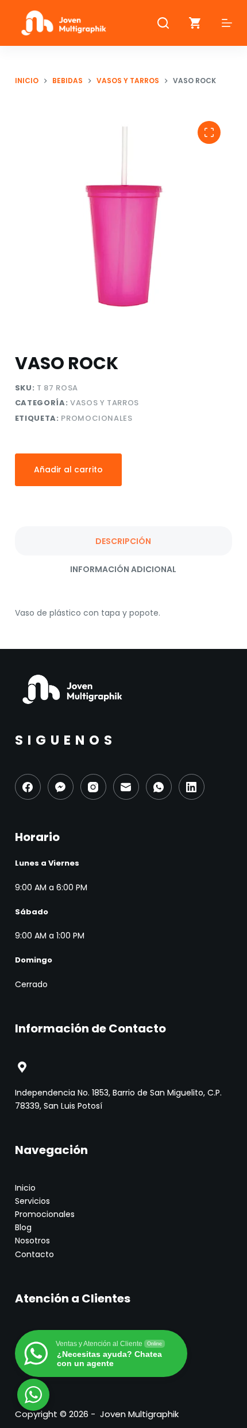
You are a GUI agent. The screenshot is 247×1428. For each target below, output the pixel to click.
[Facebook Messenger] (61, 787)
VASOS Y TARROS (104, 402)
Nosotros (32, 1240)
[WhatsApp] (159, 787)
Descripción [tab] (123, 541)
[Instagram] (93, 787)
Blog (23, 1227)
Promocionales (96, 418)
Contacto (34, 1254)
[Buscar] (163, 23)
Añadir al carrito (68, 469)
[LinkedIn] (191, 787)
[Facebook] (28, 787)
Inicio (25, 1188)
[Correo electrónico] (126, 787)
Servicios (32, 1201)
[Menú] (227, 23)
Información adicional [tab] (123, 569)
